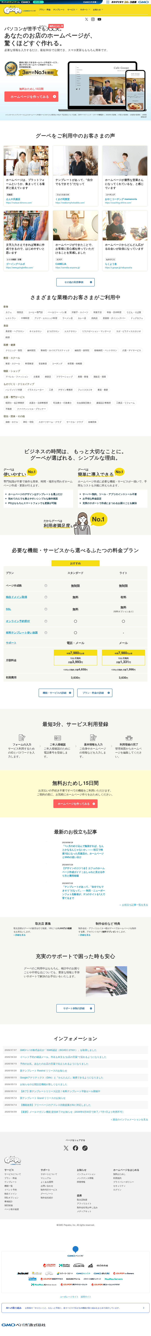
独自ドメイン (10, 1193)
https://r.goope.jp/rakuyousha (118, 267)
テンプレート (59, 9)
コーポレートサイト (69, 1296)
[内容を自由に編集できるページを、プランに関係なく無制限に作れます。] (46, 585)
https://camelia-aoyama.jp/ (67, 267)
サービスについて (12, 1174)
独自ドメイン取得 (16, 597)
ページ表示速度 (11, 1209)
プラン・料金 (45, 9)
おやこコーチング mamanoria (121, 199)
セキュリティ (119, 1185)
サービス (71, 9)
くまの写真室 (62, 199)
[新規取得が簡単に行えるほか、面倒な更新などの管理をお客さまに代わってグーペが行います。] (46, 597)
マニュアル (46, 1177)
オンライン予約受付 (18, 621)
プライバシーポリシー (123, 1181)
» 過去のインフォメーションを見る (129, 1119)
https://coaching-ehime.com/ (118, 202)
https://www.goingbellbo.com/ (19, 267)
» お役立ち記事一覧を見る (134, 904)
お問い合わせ (47, 1185)
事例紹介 (8, 1201)
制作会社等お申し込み (87, 1207)
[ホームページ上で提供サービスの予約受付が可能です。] (46, 621)
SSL (8, 609)
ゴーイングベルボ (15, 264)
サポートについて (49, 1174)
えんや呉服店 (13, 199)
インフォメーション (86, 1174)
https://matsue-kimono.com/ (19, 202)
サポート (84, 9)
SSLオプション (11, 1197)
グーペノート (47, 1193)
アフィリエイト (84, 1203)
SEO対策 (8, 1205)
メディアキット (84, 1211)
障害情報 (81, 1181)
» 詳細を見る (20, 934)
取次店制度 (82, 1199)
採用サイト (86, 1296)
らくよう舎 (111, 264)
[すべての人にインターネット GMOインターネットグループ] (130, 2)
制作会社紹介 (47, 1197)
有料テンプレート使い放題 (22, 632)
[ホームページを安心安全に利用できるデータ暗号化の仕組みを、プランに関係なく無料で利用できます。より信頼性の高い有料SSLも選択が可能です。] (46, 609)
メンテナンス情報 (85, 1177)
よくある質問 (47, 1181)
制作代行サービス (49, 1189)
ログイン (43, 26)
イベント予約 (10, 1189)
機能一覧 (8, 1185)
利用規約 (117, 1177)
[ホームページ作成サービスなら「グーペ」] (18, 10)
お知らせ (97, 9)
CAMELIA (60, 264)
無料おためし (55, 26)
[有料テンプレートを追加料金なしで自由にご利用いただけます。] (46, 632)
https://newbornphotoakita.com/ (70, 202)
